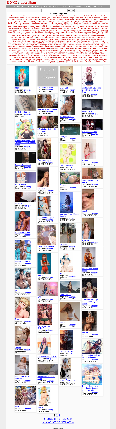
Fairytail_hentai (75, 30)
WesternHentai (100, 16)
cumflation (21, 43)
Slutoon (104, 28)
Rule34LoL (90, 16)
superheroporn (25, 23)
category (27, 90)
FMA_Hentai (92, 52)
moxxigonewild (54, 55)
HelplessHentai (60, 41)
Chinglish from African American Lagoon (91, 356)
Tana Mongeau (43, 189)
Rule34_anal (54, 34)
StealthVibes (16, 19)
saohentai (92, 48)
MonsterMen (82, 54)
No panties (64, 245)
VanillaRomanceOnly (17, 37)
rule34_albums (33, 19)
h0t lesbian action (67, 117)
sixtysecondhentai (47, 52)
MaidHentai (35, 52)
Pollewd (25, 50)
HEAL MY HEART (67, 351)
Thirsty (18, 348)
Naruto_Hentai (89, 19)
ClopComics (101, 37)
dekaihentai (71, 41)
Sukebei (43, 19)
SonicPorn (12, 55)
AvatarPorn (96, 18)
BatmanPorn (37, 59)
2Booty (26, 54)
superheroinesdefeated (17, 34)
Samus (62, 185)
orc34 (79, 50)
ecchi (45, 16)
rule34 (12, 16)
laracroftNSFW (91, 27)
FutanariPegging (41, 25)
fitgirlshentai (55, 50)
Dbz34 (19, 32)
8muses (17, 21)
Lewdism (28, 3)
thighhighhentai (48, 30)
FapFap (93, 25)
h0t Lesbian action (89, 132)
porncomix (83, 37)
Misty (17, 88)
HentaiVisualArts (14, 48)
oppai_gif (38, 30)
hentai (18, 16)
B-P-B (17, 406)
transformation (103, 27)
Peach (40, 407)
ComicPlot (91, 37)
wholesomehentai (58, 36)
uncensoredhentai (102, 43)
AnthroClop (62, 59)
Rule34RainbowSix (19, 36)
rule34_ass (96, 23)
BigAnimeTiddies (48, 41)
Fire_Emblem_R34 (84, 41)
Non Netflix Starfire (22, 233)
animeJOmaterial (61, 52)
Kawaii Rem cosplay (68, 380)
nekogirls (16, 52)
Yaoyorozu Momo (44, 160)
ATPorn (58, 30)
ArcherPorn (27, 59)
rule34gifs (24, 21)
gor (42, 57)
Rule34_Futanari (33, 36)
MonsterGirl (57, 18)
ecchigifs (87, 32)
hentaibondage (68, 18)
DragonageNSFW (63, 61)
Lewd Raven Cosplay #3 (47, 357)
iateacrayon (45, 23)
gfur (75, 21)
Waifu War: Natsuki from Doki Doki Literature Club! (91, 90)
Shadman (77, 23)
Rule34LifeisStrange (32, 57)
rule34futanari (51, 61)
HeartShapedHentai (26, 46)
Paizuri (58, 21)
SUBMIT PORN (82, 6)
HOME (17, 6)
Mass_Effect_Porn (79, 57)
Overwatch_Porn (17, 54)
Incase (104, 34)
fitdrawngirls (22, 27)
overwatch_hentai (16, 61)
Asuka (40, 275)
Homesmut (103, 59)
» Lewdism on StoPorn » (58, 422)
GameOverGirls (86, 39)
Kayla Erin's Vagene (45, 246)
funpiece (101, 25)
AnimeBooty (86, 23)
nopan (100, 52)
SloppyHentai (102, 48)
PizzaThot (86, 55)
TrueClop (69, 32)
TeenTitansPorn (32, 34)
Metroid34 (60, 54)
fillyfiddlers (98, 61)
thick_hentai (54, 39)
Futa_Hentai (78, 32)
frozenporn (49, 57)
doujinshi (69, 16)
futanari (51, 16)
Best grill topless (66, 165)
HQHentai (63, 25)
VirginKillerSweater (44, 48)
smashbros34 (17, 25)
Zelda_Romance (77, 61)
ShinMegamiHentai (81, 48)
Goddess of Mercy (22, 261)
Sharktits (65, 30)
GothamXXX (65, 55)
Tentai (24, 19)
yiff (84, 16)
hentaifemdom (28, 25)
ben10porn (39, 32)
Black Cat (64, 88)
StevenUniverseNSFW (100, 55)
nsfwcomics (44, 34)
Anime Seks (87, 112)
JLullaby (44, 55)
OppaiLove (87, 28)
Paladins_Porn (76, 55)
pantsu (22, 18)
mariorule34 (104, 30)
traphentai (59, 19)
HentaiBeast (49, 32)
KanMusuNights (58, 48)
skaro (59, 63)
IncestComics (14, 18)
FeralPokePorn (92, 30)
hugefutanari (12, 27)
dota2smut (36, 23)
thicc (17, 290)
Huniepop (81, 59)
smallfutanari (86, 50)
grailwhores (38, 46)
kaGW (64, 63)
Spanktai (83, 52)
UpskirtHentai (12, 46)
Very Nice (86, 211)
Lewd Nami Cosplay (45, 218)
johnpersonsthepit (97, 36)
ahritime (52, 63)
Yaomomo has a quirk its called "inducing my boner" (92, 302)
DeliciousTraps (13, 23)
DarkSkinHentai (15, 50)
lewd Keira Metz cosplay (47, 109)
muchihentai (35, 41)
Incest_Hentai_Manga (82, 34)
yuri (9, 19)
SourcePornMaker (102, 19)
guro (61, 34)
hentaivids (79, 18)
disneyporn (69, 19)
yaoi (79, 21)
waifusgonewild (98, 39)
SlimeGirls (85, 25)
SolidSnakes (72, 59)
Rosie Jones (65, 323)
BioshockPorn (57, 28)
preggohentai (103, 46)
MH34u (24, 48)
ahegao (104, 18)
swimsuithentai (88, 45)
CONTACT (97, 6)
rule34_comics (27, 16)
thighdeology (16, 39)
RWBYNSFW (46, 27)
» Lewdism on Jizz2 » (58, 418)
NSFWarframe (100, 54)
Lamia (63, 50)
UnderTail (11, 32)
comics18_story (46, 18)
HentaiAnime (81, 43)
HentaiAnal (61, 46)
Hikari (62, 274)
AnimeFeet (71, 43)
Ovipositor (32, 48)
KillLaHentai (29, 30)
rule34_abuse (19, 57)
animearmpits (92, 46)
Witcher (85, 332)
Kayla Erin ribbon (89, 160)
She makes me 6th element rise (22, 378)
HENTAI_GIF (60, 16)
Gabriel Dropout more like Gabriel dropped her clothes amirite (92, 388)
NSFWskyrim (67, 23)
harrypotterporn (28, 32)
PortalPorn (89, 61)
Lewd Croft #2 (65, 295)
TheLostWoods (33, 28)
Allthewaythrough (98, 41)
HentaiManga (98, 21)
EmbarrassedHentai (75, 45)
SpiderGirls (71, 50)
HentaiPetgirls (100, 45)
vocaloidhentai (74, 52)
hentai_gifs (69, 48)
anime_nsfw (25, 52)
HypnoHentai (77, 28)
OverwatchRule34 (15, 59)
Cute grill (63, 137)
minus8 (91, 54)
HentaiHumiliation (18, 45)
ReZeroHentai (45, 50)
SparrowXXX (31, 37)
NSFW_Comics (78, 27)
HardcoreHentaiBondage (57, 45)
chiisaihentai (16, 41)
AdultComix (13, 28)
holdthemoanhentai (100, 50)
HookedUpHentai (32, 45)
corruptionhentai (50, 46)
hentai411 (70, 46)
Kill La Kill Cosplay (45, 87)
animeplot (75, 39)
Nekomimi (51, 19)
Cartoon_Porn (46, 36)
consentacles (43, 21)
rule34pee (58, 57)
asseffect (105, 23)
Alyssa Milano (21, 204)
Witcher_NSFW (49, 54)
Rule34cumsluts (34, 55)
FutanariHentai (66, 27)
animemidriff (31, 43)
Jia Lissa (85, 240)
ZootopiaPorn (22, 55)
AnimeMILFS (43, 39)
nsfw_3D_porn (29, 61)
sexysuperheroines (50, 59)
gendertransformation (52, 37)
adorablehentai (71, 36)
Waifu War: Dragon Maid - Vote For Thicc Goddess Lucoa (25, 143)
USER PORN (66, 6)
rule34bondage (71, 54)
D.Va (39, 297)
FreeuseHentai (65, 39)
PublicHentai (52, 43)
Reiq (104, 61)
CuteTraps (62, 43)
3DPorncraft (78, 19)
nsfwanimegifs (53, 25)
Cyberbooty (22, 28)
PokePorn (77, 16)
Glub (17, 319)
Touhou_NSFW (97, 32)
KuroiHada (91, 43)
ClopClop (87, 18)
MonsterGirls (33, 50)
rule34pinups (87, 21)
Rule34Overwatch (32, 18)
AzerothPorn (96, 34)
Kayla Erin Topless (22, 112)
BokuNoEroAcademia (30, 39)
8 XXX (12, 3)
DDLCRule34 (41, 43)
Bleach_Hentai (45, 28)
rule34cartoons (56, 23)
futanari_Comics (34, 27)
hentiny (52, 21)
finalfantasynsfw (92, 59)
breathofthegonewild (95, 57)
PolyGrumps (40, 61)
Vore (84, 30)
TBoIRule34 (67, 57)
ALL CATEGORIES (31, 6)
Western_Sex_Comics (70, 37)
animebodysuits (80, 46)
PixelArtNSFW (67, 21)
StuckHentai (12, 43)
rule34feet (67, 28)
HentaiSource (60, 32)
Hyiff (106, 32)
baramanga (69, 34)
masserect (33, 21)
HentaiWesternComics (16, 30)
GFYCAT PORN (50, 6)
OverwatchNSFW (37, 54)
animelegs (43, 45)
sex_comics (38, 16)
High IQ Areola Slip (23, 165)
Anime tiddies (20, 184)
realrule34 (56, 27)
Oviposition (96, 28)
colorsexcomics (84, 36)
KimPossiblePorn (74, 25)
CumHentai (26, 41)
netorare (40, 37)
